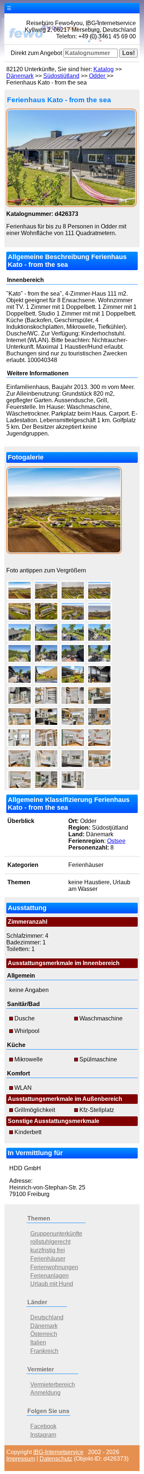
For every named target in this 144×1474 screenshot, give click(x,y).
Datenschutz (56, 1459)
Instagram (43, 1435)
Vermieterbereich (52, 1384)
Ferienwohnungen (54, 1267)
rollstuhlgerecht (50, 1242)
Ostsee (116, 841)
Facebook (43, 1426)
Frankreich (44, 1351)
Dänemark (20, 76)
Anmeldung (45, 1392)
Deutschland (47, 1317)
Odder (98, 76)
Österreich (43, 1334)
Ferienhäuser (47, 1259)
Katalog (103, 69)
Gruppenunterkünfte (56, 1233)
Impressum (20, 1459)
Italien (38, 1342)
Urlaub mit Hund (51, 1284)
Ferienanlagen (49, 1275)
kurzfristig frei (47, 1250)
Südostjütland (61, 76)
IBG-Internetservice (58, 1452)
